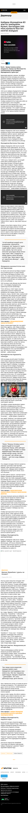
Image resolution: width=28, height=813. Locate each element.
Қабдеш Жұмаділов (18, 753)
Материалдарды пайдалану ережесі (10, 786)
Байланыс (3, 788)
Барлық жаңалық (5, 772)
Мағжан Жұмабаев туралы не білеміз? (13, 573)
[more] (25, 577)
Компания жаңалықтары (12, 788)
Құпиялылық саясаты (6, 790)
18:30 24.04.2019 (5, 33)
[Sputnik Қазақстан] (4, 10)
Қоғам (23, 772)
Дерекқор (5, 570)
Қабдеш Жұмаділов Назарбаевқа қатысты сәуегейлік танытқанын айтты (12, 713)
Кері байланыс (4, 795)
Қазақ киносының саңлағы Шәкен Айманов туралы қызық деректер (14, 492)
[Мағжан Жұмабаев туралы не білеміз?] (14, 559)
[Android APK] (5, 799)
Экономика (18, 772)
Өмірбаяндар (9, 753)
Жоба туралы (4, 784)
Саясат (12, 772)
